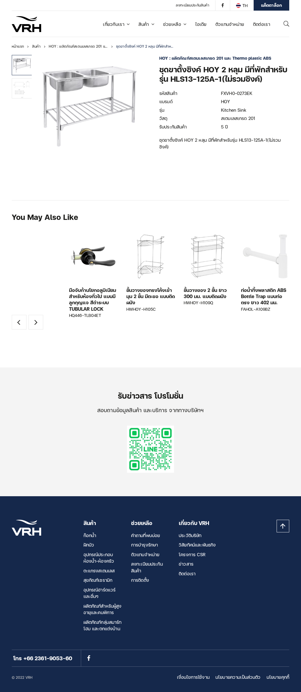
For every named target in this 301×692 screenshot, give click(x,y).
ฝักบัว (88, 544)
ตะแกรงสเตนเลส (99, 570)
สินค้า (143, 24)
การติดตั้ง (140, 580)
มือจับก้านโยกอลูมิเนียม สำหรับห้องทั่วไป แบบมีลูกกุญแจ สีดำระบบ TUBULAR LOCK (92, 299)
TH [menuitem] (245, 5)
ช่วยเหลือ (172, 24)
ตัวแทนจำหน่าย (229, 24)
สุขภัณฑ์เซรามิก (98, 580)
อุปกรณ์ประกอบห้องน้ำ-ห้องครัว (98, 557)
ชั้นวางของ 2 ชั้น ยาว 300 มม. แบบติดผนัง (205, 293)
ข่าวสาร (186, 564)
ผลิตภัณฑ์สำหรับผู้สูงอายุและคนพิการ (102, 609)
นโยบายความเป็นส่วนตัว (238, 677)
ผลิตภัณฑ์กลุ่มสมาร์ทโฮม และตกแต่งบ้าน (102, 625)
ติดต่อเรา (261, 24)
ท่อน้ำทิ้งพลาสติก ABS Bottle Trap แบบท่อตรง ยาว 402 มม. (263, 296)
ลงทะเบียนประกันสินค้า (192, 5)
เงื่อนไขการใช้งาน (193, 677)
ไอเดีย (201, 24)
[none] (241, 5)
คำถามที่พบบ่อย (145, 535)
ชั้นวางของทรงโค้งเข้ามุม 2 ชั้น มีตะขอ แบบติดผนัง (150, 296)
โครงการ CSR (192, 554)
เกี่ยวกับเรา (113, 24)
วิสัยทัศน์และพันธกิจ (197, 544)
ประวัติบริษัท (190, 535)
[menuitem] (241, 5)
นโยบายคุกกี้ (278, 677)
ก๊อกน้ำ (89, 535)
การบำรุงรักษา (144, 544)
